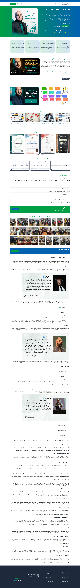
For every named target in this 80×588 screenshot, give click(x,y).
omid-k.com (60, 315)
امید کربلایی (65, 3)
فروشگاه (46, 3)
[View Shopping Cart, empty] (17, 4)
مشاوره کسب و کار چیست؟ (35, 123)
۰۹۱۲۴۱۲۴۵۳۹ (60, 307)
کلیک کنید (33, 0)
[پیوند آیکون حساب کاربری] (19, 3)
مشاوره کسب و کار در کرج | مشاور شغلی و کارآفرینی (33, 576)
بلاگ (55, 3)
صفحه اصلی (58, 3)
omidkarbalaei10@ (59, 310)
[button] (21, 3)
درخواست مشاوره (51, 3)
